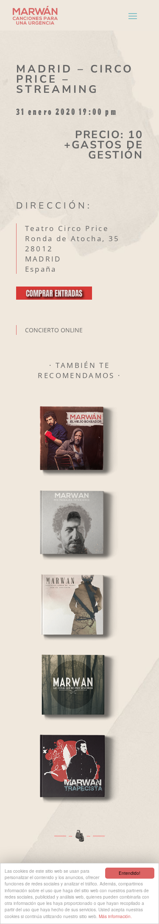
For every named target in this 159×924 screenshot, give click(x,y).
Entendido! (129, 873)
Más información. (115, 916)
